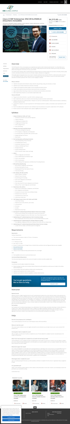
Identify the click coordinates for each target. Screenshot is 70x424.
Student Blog (59, 413)
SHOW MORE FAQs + (16, 371)
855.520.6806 (5, 81)
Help (48, 415)
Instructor (5, 70)
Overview (5, 63)
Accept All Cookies (11, 417)
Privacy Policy (36, 421)
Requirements (6, 68)
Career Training (28, 413)
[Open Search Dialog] (65, 2)
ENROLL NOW (58, 28)
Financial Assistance (50, 414)
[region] (11, 414)
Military (48, 413)
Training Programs (9, 14)
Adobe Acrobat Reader (18, 248)
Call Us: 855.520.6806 (62, 14)
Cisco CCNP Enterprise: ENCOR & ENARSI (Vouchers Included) (38, 397)
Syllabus (4, 66)
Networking (15, 14)
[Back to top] (35, 411)
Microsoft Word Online (18, 247)
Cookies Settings (11, 420)
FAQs (4, 73)
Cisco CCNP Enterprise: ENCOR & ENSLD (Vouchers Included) (57, 397)
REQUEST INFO (62, 57)
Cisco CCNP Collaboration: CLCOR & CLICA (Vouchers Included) (20, 397)
